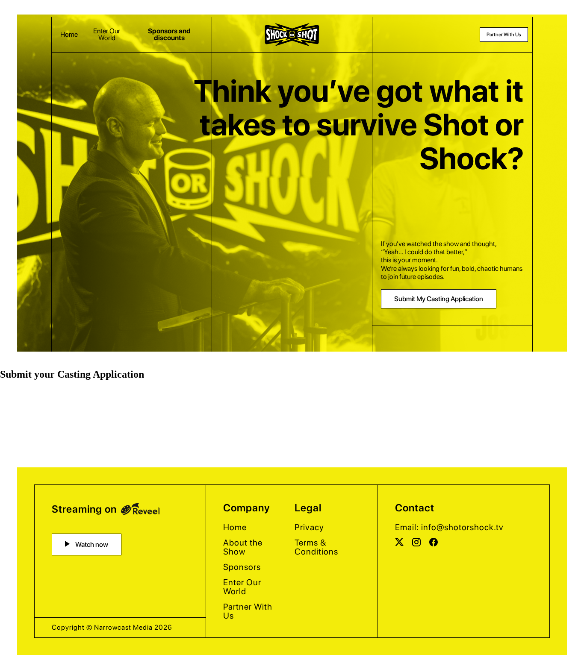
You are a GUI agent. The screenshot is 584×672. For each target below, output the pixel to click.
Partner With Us (504, 35)
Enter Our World (106, 34)
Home (69, 34)
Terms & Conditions (316, 547)
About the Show (243, 547)
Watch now (91, 544)
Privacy (309, 527)
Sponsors (242, 567)
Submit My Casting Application (438, 299)
